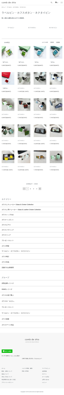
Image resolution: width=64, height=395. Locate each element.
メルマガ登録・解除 (27, 368)
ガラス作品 (5, 262)
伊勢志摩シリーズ (8, 283)
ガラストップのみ (8, 214)
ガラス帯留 (5, 246)
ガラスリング (6, 235)
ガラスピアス (6, 225)
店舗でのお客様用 (8, 267)
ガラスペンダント (8, 220)
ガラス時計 (5, 256)
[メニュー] (61, 2)
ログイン (44, 374)
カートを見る (45, 376)
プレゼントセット (8, 240)
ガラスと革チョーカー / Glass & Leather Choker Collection (21, 209)
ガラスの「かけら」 (8, 301)
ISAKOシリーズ (7, 289)
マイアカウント (46, 368)
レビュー (44, 382)
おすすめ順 (45, 42)
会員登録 (44, 371)
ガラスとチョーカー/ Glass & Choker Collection (18, 204)
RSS (23, 371)
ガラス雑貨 (5, 319)
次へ (40, 188)
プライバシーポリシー (7, 382)
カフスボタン (21, 88)
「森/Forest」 (5, 62)
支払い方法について (7, 376)
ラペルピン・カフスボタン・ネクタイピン (16, 7)
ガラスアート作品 (8, 325)
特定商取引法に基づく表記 (9, 379)
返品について (5, 374)
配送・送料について (7, 371)
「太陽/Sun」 (5, 88)
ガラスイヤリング (8, 230)
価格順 (52, 42)
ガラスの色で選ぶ (8, 295)
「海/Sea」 (37, 62)
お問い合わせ (45, 379)
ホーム (3, 7)
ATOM (26, 371)
